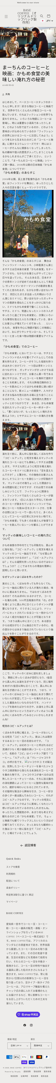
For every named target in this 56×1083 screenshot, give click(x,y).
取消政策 (34, 1076)
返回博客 (30, 845)
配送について (13, 881)
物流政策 (14, 1076)
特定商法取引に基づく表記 (19, 895)
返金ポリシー (13, 888)
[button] (6, 16)
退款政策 (27, 1072)
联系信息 (44, 1076)
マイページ (12, 902)
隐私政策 (37, 1072)
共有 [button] (7, 94)
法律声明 (24, 1076)
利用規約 (10, 874)
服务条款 (47, 1072)
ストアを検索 (13, 867)
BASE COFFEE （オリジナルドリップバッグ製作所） (31, 1068)
